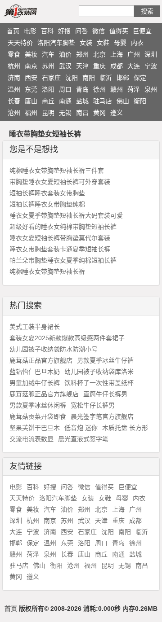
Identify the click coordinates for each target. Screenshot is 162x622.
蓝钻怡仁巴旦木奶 (34, 371)
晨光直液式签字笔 (83, 438)
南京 (31, 66)
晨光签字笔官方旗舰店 (102, 416)
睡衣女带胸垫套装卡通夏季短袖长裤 (59, 249)
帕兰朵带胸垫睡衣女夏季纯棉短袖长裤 (63, 260)
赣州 (116, 89)
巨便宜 (142, 31)
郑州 (82, 54)
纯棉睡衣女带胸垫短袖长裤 (47, 271)
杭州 (14, 66)
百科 (47, 31)
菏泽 (133, 89)
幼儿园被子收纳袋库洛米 (99, 371)
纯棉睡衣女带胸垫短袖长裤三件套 (56, 170)
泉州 (150, 89)
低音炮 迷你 (81, 427)
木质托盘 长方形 (125, 427)
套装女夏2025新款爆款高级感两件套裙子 (67, 338)
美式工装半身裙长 (34, 326)
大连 (133, 66)
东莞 (31, 89)
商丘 (48, 101)
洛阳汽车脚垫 (56, 42)
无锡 (65, 112)
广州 (133, 54)
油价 (65, 54)
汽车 (48, 54)
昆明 (48, 112)
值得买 (118, 31)
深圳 (150, 54)
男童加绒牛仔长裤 (34, 382)
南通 (65, 101)
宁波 (150, 66)
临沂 (105, 77)
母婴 (120, 42)
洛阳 (48, 89)
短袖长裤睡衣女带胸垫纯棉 (47, 204)
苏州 (48, 66)
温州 (14, 89)
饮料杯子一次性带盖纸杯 (99, 382)
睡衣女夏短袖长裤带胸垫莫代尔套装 (59, 237)
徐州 (99, 89)
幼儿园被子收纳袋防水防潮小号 (53, 349)
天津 (82, 66)
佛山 (123, 101)
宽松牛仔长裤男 (93, 405)
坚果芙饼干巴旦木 (34, 427)
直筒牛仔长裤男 (105, 394)
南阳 (88, 77)
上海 (116, 54)
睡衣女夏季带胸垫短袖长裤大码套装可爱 (66, 215)
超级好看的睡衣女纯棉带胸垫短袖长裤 (63, 226)
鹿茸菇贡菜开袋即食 (37, 416)
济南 (14, 77)
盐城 (82, 101)
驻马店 (102, 101)
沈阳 (71, 77)
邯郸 (123, 77)
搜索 (147, 11)
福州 (31, 112)
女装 (86, 42)
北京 (99, 54)
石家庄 (51, 77)
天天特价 (20, 42)
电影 (30, 31)
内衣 (137, 42)
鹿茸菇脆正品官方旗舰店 (44, 394)
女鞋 (103, 42)
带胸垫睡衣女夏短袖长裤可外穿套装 (59, 181)
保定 (140, 77)
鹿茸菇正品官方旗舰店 (40, 360)
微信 (98, 31)
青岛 (82, 89)
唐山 (31, 101)
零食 (14, 54)
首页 (13, 31)
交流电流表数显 (31, 438)
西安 (31, 77)
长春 (14, 101)
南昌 (82, 112)
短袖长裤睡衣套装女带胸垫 (47, 193)
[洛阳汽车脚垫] (30, 10)
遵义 (116, 112)
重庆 (99, 66)
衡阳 (140, 101)
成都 (116, 66)
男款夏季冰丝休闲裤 (37, 405)
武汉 (65, 66)
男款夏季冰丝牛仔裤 (105, 360)
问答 (81, 31)
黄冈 (99, 112)
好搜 (64, 31)
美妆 (31, 54)
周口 (65, 89)
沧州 (14, 112)
